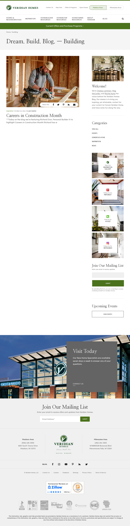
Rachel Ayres (110, 93)
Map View (59, 7)
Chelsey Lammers (104, 91)
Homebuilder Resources (47, 19)
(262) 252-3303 (101, 443)
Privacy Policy (87, 473)
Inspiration (30, 19)
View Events (107, 314)
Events (94, 133)
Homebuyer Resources (62, 19)
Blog (105, 19)
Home (8, 32)
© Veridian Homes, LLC (31, 473)
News (94, 146)
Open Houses (83, 7)
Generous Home (98, 137)
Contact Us (49, 7)
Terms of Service (100, 473)
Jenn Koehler (32, 111)
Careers (56, 473)
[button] (53, 104)
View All (95, 129)
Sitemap (75, 473)
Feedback (66, 473)
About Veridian (91, 19)
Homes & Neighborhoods (13, 19)
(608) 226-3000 (28, 443)
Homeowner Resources (77, 19)
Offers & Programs (71, 7)
